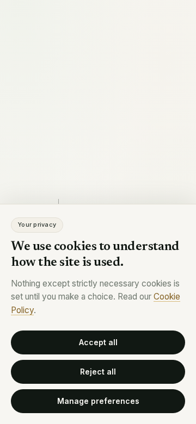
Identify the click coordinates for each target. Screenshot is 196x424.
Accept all (98, 342)
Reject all (98, 371)
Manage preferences (98, 401)
